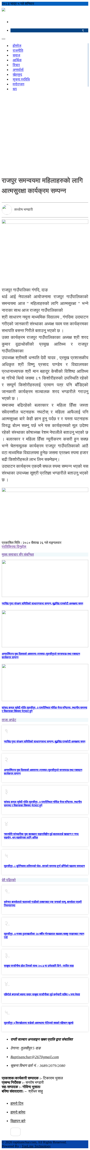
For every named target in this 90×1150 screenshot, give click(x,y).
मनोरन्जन (18, 84)
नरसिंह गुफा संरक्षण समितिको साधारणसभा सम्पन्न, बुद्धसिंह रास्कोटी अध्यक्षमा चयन (42, 603)
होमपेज (17, 45)
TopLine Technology (36, 1146)
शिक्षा (16, 93)
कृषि (30, 93)
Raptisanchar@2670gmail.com (34, 1057)
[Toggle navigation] (3, 39)
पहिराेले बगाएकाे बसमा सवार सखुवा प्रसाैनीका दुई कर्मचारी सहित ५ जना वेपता (42, 994)
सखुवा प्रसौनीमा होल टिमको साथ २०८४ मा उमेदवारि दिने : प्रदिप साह (39, 965)
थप (15, 89)
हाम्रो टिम (16, 1103)
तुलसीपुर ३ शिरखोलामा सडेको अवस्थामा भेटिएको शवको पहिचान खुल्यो (38, 1022)
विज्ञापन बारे (17, 1121)
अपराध (23, 93)
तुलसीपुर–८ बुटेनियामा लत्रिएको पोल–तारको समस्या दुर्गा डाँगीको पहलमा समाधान (44, 866)
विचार (16, 65)
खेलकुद (17, 74)
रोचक (36, 93)
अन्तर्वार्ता (18, 70)
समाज (16, 55)
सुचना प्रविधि (21, 79)
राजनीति (18, 50)
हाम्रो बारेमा (17, 1112)
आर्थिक (17, 60)
